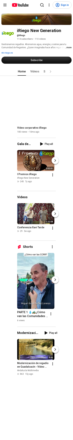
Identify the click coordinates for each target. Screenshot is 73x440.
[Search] (42, 5)
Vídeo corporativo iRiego (32, 127)
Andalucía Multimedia (28, 370)
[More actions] (52, 174)
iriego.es (8, 53)
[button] (50, 71)
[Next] (55, 160)
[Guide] (5, 5)
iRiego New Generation (28, 178)
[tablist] (36, 71)
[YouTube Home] (20, 5)
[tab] (22, 71)
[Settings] (49, 5)
